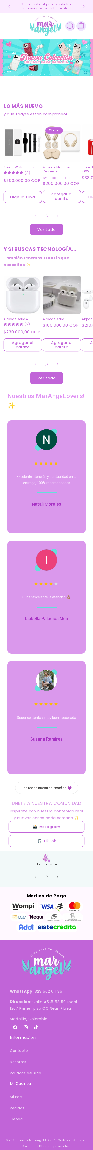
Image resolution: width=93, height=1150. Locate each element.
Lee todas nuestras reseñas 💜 (47, 788)
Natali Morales (46, 504)
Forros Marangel (31, 1140)
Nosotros (18, 1061)
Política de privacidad (53, 1146)
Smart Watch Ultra (19, 167)
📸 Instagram (46, 826)
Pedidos (17, 1108)
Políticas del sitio (25, 1073)
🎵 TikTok (46, 840)
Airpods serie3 (54, 319)
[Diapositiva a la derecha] (57, 215)
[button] (9, 25)
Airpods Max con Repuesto (56, 169)
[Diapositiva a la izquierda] (35, 215)
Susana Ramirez (46, 739)
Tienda (16, 1119)
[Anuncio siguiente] (83, 6)
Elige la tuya (22, 197)
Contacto (19, 1050)
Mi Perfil (17, 1096)
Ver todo (46, 229)
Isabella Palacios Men (46, 618)
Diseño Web (56, 1140)
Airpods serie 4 (16, 319)
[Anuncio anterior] (9, 6)
